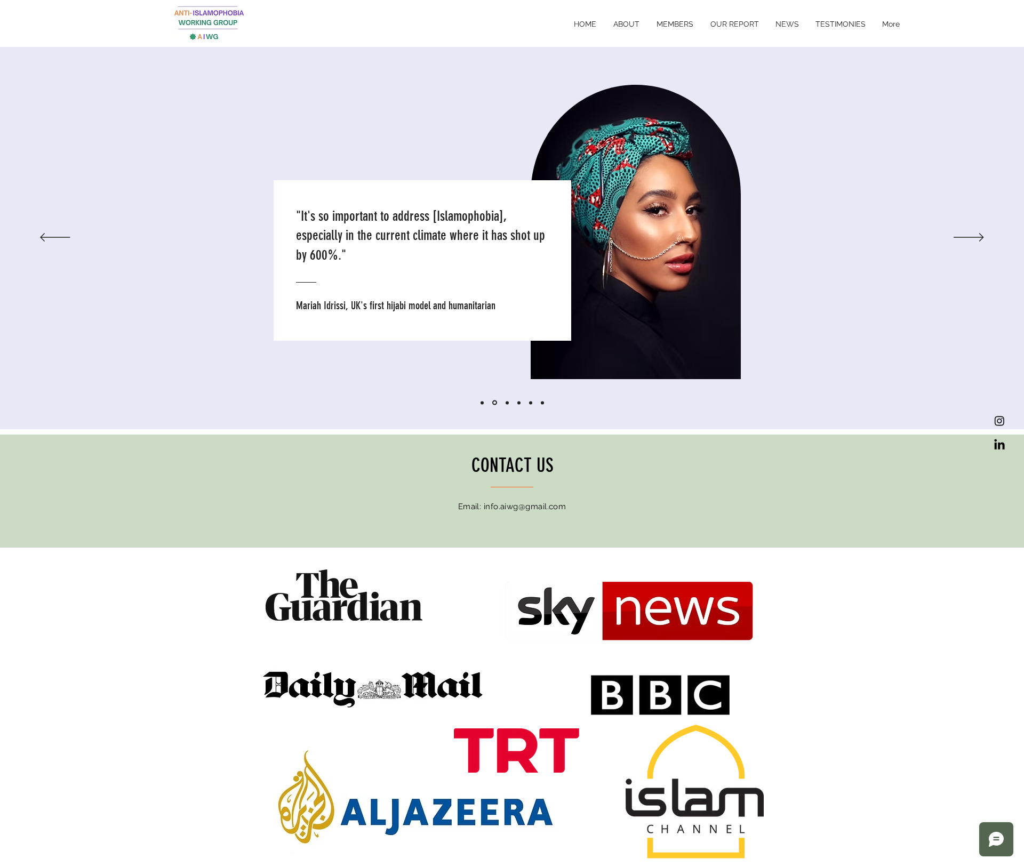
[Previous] (55, 238)
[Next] (969, 238)
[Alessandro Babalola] (482, 402)
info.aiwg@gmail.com (525, 506)
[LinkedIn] (999, 445)
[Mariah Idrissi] (494, 402)
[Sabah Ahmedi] (507, 402)
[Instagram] (999, 420)
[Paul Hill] (542, 402)
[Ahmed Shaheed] (530, 402)
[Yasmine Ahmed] (519, 402)
